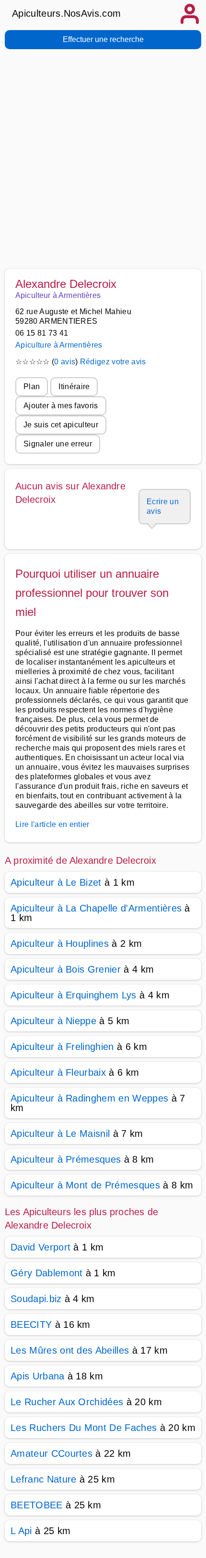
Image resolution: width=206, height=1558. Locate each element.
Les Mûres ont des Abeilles (70, 1350)
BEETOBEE (37, 1505)
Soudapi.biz (36, 1298)
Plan (31, 386)
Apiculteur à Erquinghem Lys (74, 995)
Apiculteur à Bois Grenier (66, 969)
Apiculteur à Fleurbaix (58, 1072)
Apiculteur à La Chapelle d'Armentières (96, 908)
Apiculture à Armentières (59, 345)
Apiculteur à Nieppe (53, 1021)
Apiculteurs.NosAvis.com (66, 13)
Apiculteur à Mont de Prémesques (85, 1185)
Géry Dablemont (46, 1273)
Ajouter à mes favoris (60, 406)
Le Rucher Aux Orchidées (67, 1402)
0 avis (64, 362)
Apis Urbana (38, 1376)
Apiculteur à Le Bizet (56, 882)
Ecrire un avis (163, 506)
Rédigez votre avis (113, 362)
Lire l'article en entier (52, 824)
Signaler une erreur (57, 444)
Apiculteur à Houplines (60, 943)
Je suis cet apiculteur (60, 425)
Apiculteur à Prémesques (66, 1159)
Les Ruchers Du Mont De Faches (84, 1427)
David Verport (40, 1247)
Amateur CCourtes (51, 1453)
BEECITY (31, 1324)
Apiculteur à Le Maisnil (60, 1133)
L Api (21, 1531)
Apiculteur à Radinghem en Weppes (89, 1098)
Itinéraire (74, 386)
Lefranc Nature (43, 1479)
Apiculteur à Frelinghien (62, 1046)
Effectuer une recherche (103, 39)
